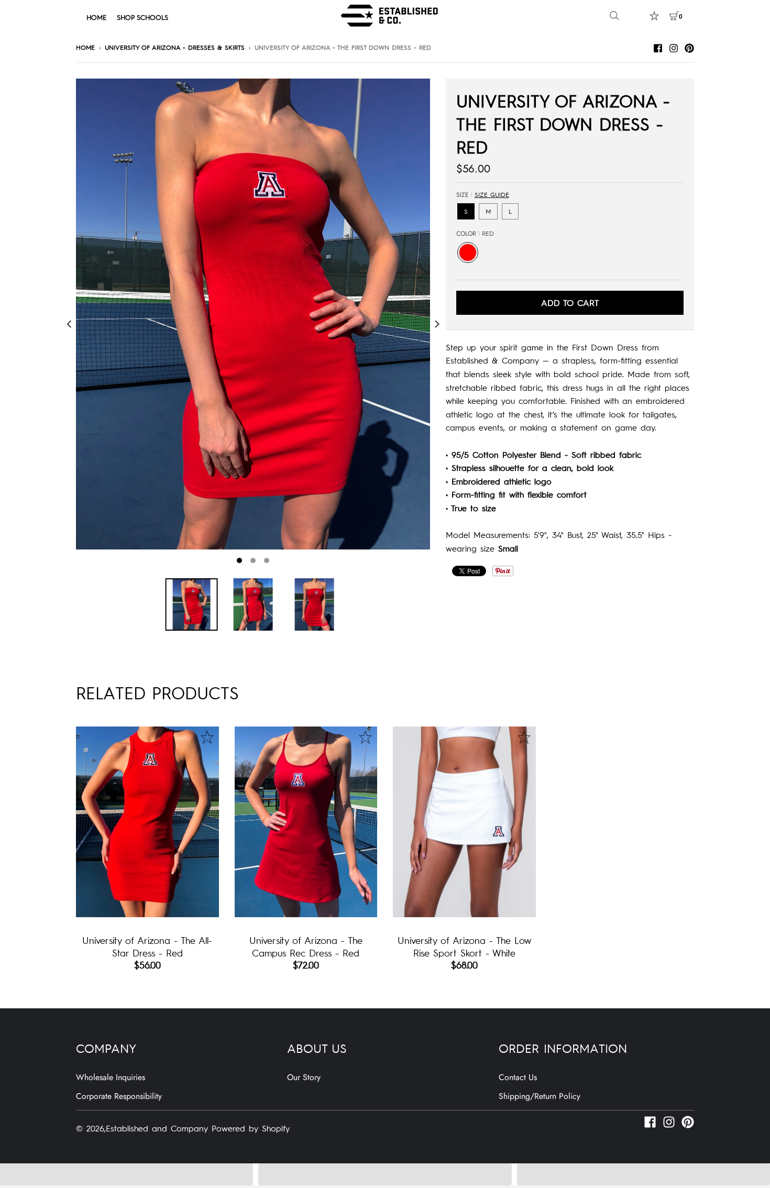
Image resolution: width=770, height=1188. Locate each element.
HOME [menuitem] (96, 17)
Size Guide (492, 194)
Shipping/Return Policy (539, 1096)
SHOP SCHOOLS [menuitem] (142, 17)
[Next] (436, 324)
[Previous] (69, 324)
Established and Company (157, 1128)
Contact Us (518, 1077)
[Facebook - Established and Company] (658, 46)
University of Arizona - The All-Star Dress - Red (147, 946)
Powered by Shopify (251, 1128)
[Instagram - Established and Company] (673, 46)
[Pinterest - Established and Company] (689, 46)
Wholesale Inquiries (110, 1077)
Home (85, 47)
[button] (126, 1174)
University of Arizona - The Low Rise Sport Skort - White (464, 946)
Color (475, 233)
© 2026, (91, 1128)
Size (482, 195)
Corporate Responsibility (119, 1096)
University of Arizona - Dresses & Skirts (175, 47)
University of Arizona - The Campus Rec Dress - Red (305, 946)
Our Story (304, 1077)
